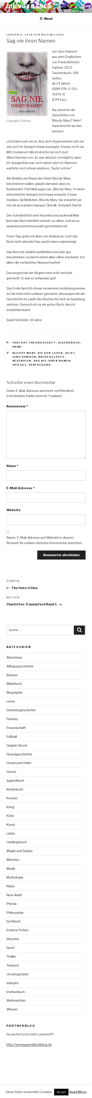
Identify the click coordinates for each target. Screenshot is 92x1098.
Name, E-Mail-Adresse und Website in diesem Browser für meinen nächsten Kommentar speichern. (44, 540)
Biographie (14, 692)
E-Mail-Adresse (20, 488)
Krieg (10, 807)
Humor (11, 772)
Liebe (10, 833)
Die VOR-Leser (28, 6)
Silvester (12, 939)
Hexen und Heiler (18, 763)
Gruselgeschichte (19, 754)
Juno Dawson (24, 356)
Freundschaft (42, 342)
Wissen (12, 1009)
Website (13, 510)
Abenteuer (14, 657)
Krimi (17, 346)
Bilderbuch (14, 684)
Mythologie (14, 877)
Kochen (12, 798)
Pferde (11, 904)
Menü (48, 18)
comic (10, 701)
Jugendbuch (69, 342)
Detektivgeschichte (21, 710)
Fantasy (19, 342)
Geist (70, 352)
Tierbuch (12, 965)
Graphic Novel (16, 745)
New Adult (14, 895)
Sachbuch (13, 921)
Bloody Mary (24, 352)
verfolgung (40, 364)
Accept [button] (61, 1092)
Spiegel (19, 364)
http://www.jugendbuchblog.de (29, 1045)
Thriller (11, 957)
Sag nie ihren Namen (52, 360)
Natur (10, 886)
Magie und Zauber (19, 851)
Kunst (10, 825)
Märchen (12, 860)
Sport (10, 948)
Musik (10, 869)
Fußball (11, 737)
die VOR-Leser (50, 352)
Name (12, 466)
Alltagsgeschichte (19, 666)
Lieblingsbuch (16, 842)
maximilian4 (52, 34)
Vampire (12, 983)
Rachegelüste (51, 356)
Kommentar (17, 406)
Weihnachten (16, 1000)
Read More (77, 1092)
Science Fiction (17, 930)
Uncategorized (17, 974)
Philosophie (15, 913)
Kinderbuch (14, 789)
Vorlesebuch (15, 992)
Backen (12, 675)
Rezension (22, 360)
